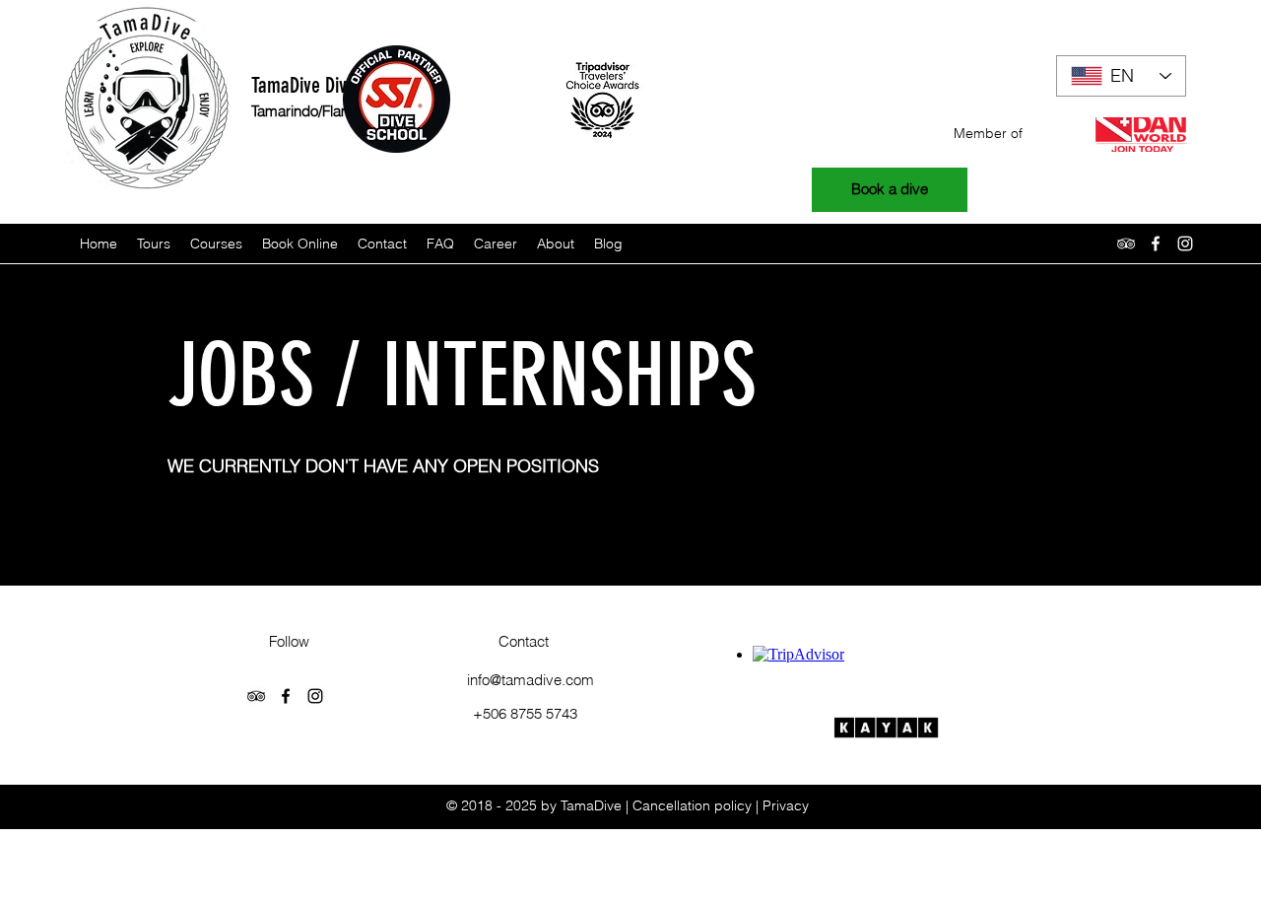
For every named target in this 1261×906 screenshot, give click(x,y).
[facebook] (1155, 243)
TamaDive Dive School (330, 85)
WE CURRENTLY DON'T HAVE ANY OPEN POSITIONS (383, 465)
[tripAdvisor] (1126, 243)
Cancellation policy (692, 805)
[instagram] (1185, 243)
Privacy (786, 805)
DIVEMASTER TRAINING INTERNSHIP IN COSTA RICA (385, 497)
